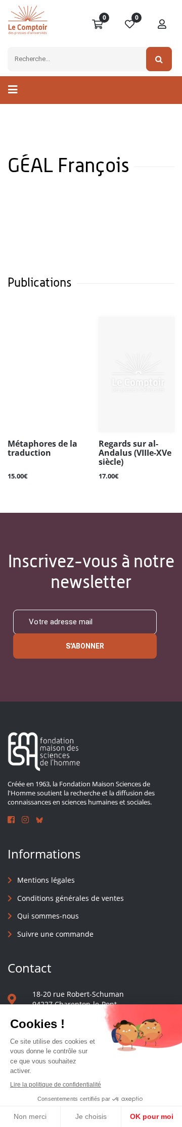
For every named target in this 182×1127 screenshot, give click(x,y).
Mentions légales (46, 880)
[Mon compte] (162, 25)
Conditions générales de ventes (70, 898)
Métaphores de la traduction (42, 448)
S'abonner (85, 646)
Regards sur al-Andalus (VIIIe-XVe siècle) (135, 453)
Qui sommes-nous (48, 916)
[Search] (159, 59)
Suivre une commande (55, 934)
